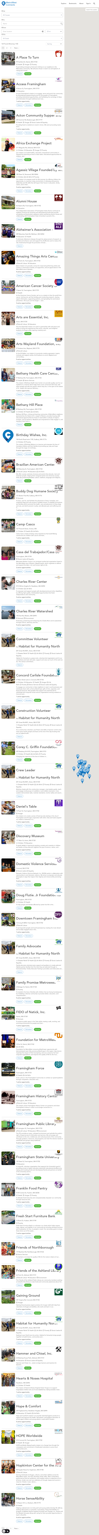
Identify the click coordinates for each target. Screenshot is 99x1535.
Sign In (88, 3)
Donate (27, 74)
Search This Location (91, 9)
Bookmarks (72, 3)
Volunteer (28, 105)
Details (19, 74)
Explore (63, 3)
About (81, 3)
